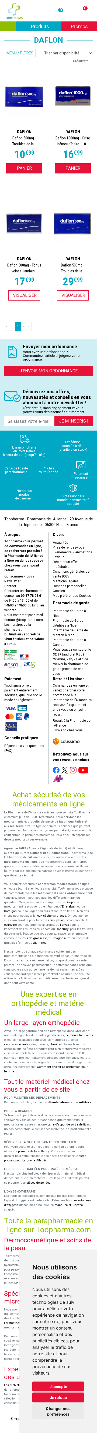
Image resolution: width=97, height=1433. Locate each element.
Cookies (59, 591)
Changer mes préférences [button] (58, 1411)
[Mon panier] (82, 11)
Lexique (58, 557)
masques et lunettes (68, 1205)
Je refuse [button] (58, 1397)
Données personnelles (69, 586)
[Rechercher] (8, 26)
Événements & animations (72, 552)
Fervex (64, 925)
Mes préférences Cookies (72, 596)
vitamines (39, 943)
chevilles (56, 1044)
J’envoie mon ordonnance (48, 370)
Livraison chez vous (68, 730)
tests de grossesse (34, 938)
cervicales (11, 1044)
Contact (10, 586)
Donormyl (62, 929)
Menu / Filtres (19, 53)
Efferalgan (69, 906)
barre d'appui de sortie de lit (66, 1124)
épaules (24, 1044)
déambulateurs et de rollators (69, 1102)
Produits (46, 26)
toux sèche (43, 915)
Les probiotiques (15, 1385)
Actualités (60, 543)
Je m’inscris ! (73, 421)
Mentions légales (66, 581)
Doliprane (72, 902)
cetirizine (10, 925)
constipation (56, 920)
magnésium (62, 938)
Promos (79, 26)
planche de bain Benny (33, 1151)
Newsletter (12, 581)
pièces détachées (38, 1182)
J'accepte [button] (58, 1386)
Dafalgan (10, 911)
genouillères (55, 1035)
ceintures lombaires (79, 1035)
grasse (61, 915)
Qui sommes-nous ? (19, 576)
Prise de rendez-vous (68, 547)
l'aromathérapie (15, 1323)
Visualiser (25, 295)
